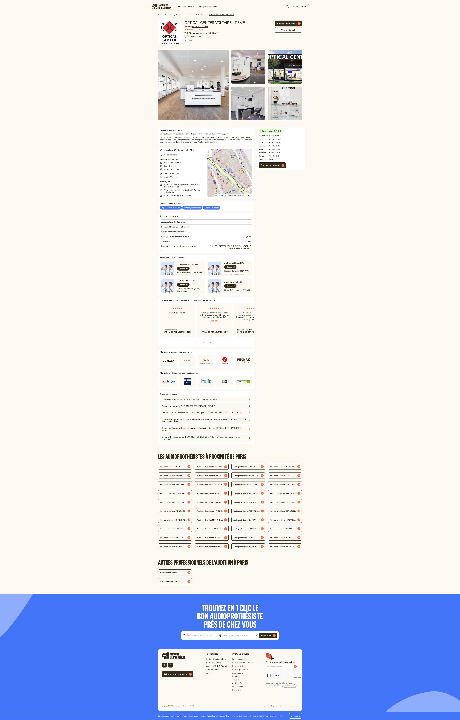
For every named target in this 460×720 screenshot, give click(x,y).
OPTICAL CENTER (200, 26)
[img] (193, 30)
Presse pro (236, 690)
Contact (283, 706)
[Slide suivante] (210, 342)
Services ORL (238, 666)
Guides (191, 6)
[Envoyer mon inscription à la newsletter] (295, 666)
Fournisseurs (237, 659)
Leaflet (220, 195)
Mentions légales (270, 706)
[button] (229, 170)
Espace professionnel (206, 6)
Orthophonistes (212, 669)
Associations (237, 673)
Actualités (236, 680)
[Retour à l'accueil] (177, 655)
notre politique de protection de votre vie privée (261, 716)
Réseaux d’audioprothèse (242, 662)
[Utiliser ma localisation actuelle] (257, 635)
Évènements (237, 686)
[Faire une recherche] (287, 6)
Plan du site (293, 706)
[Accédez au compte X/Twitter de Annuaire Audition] (170, 665)
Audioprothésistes (213, 662)
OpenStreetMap (234, 195)
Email (189, 40)
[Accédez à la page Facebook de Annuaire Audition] (164, 665)
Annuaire (181, 6)
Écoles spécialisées (240, 669)
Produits (235, 676)
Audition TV (237, 683)
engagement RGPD (290, 687)
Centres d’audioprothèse (216, 659)
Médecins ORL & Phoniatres (217, 666)
